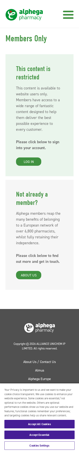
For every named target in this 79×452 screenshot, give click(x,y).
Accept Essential (39, 435)
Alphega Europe (39, 379)
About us (29, 275)
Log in (29, 161)
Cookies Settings (39, 445)
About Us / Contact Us (39, 362)
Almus (39, 370)
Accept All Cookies (39, 424)
